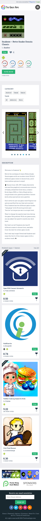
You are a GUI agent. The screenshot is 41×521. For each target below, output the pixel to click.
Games (23, 93)
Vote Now (8, 72)
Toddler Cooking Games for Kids (14, 399)
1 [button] (12, 155)
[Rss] (30, 507)
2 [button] (15, 155)
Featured (11, 513)
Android (8, 93)
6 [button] (26, 155)
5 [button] (23, 155)
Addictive (13, 100)
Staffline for (7, 343)
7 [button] (29, 155)
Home (4, 513)
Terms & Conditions (23, 515)
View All (36, 248)
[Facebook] (11, 507)
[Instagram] (25, 507)
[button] (3, 132)
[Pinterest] (20, 507)
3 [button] (18, 155)
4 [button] (20, 155)
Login (38, 2)
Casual (16, 93)
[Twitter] (16, 507)
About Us (32, 513)
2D (6, 100)
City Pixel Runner (9, 448)
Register (32, 2)
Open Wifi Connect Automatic (13, 288)
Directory (24, 513)
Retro (21, 100)
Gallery (17, 513)
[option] (16, 131)
